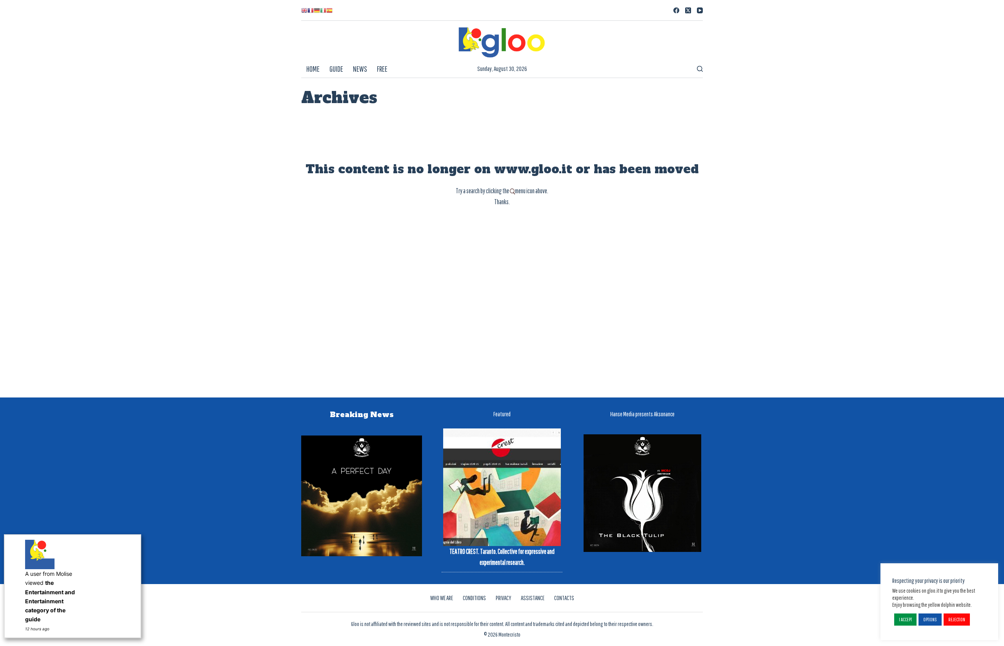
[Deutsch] (317, 10)
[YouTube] (700, 10)
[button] (905, 619)
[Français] (310, 10)
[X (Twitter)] (688, 10)
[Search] (700, 69)
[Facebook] (676, 10)
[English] (304, 10)
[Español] (329, 10)
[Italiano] (323, 10)
